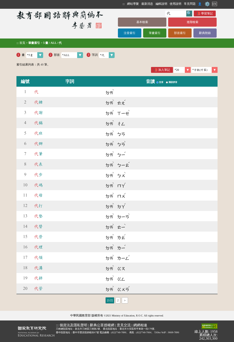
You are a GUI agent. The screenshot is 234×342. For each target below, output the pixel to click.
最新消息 (147, 3)
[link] (204, 70)
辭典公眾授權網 (102, 325)
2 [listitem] (118, 300)
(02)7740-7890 (118, 332)
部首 (57, 54)
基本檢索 (142, 22)
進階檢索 (192, 22)
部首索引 (180, 32)
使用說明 (175, 3)
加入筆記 (164, 69)
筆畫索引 (155, 32)
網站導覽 (133, 3)
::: (123, 3)
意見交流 (124, 325)
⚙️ (207, 4)
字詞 (95, 54)
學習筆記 (207, 13)
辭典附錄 (205, 32)
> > (39, 43)
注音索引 (129, 32)
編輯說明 (161, 3)
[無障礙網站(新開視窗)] (209, 326)
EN (214, 3)
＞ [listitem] (124, 300)
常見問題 (190, 3)
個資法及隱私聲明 (73, 325)
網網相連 (140, 325)
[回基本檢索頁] (60, 19)
